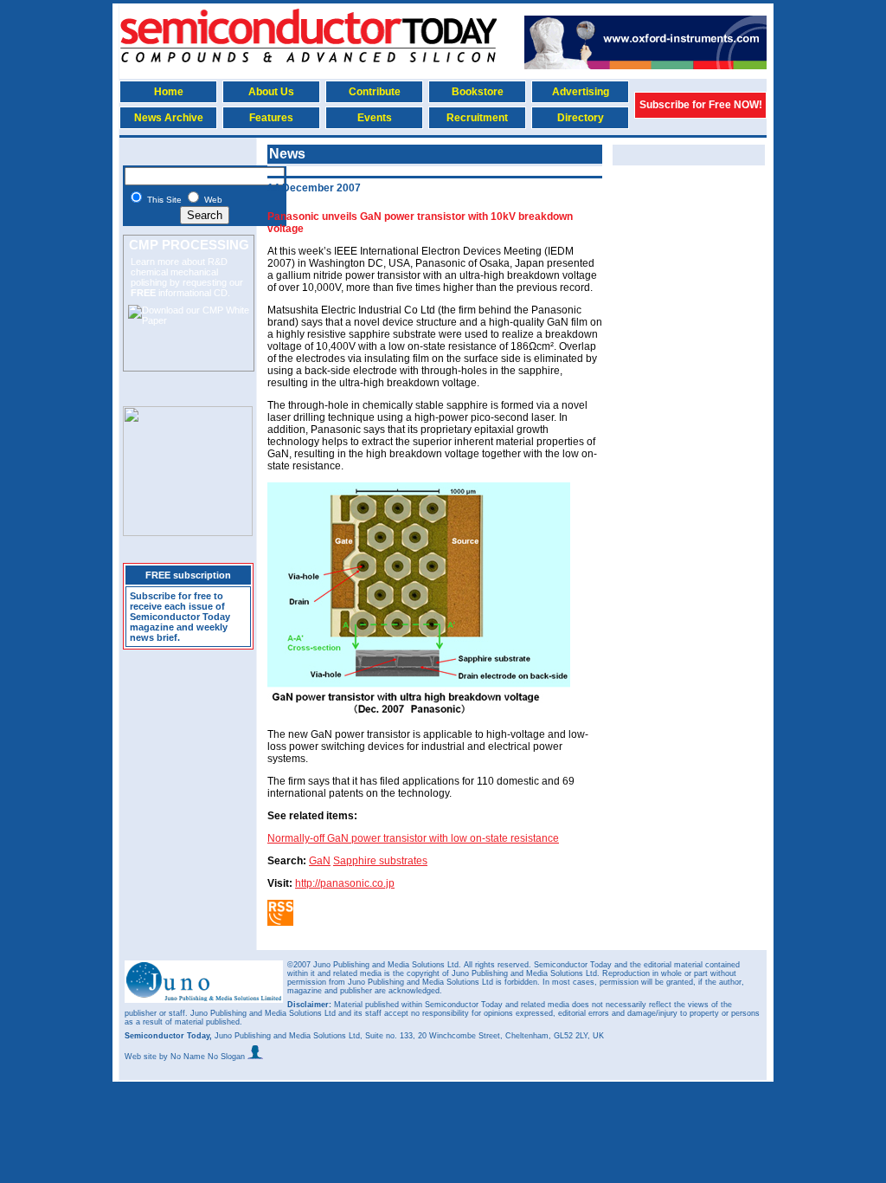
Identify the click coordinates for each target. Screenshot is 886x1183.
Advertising (580, 92)
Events (374, 118)
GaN (320, 861)
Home (168, 92)
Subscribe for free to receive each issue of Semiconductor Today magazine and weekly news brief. (180, 617)
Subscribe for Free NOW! (700, 105)
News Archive (168, 118)
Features (271, 118)
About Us (271, 92)
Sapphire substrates (380, 861)
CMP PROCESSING (189, 244)
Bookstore (478, 92)
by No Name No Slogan (203, 1056)
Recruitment (477, 118)
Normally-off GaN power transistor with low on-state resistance (413, 838)
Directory (580, 118)
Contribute (375, 92)
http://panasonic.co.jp (345, 883)
